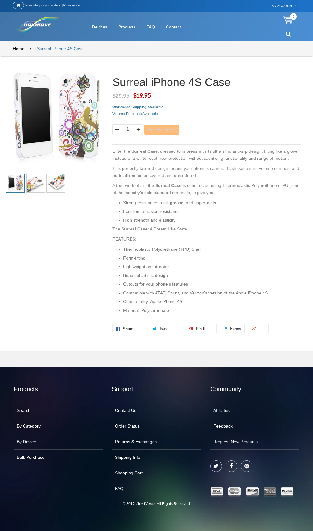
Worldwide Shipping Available (138, 107)
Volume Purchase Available (135, 114)
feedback (223, 426)
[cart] (288, 20)
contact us (125, 410)
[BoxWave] (37, 26)
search (24, 410)
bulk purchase (31, 457)
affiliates (221, 410)
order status (127, 426)
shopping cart (129, 472)
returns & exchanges (136, 441)
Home (18, 48)
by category (29, 426)
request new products (235, 441)
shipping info (127, 457)
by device (26, 441)
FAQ (119, 488)
